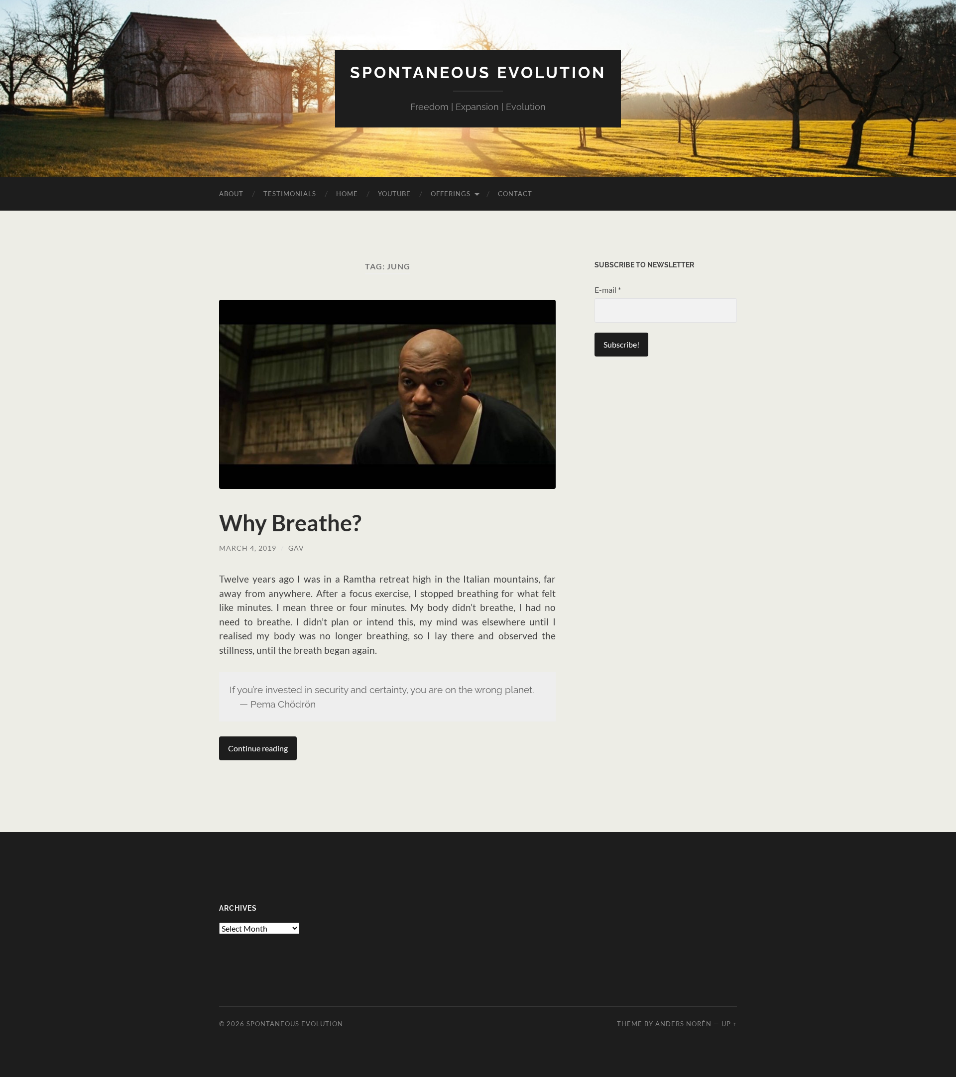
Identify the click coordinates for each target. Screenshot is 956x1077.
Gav (296, 548)
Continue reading (258, 748)
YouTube (394, 194)
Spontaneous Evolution (478, 72)
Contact (515, 194)
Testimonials (289, 194)
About (231, 194)
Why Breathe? (290, 522)
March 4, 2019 (247, 548)
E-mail (608, 289)
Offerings (451, 194)
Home (347, 194)
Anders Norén (683, 1024)
